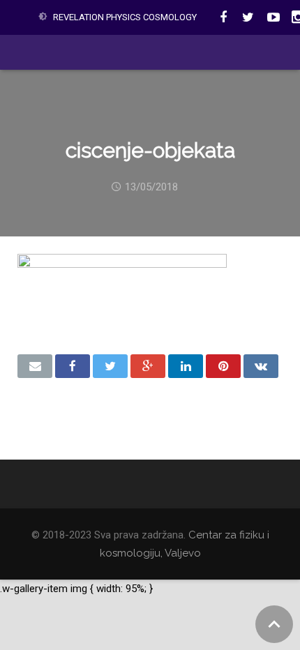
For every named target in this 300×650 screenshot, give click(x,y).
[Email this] (34, 366)
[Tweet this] (110, 366)
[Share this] (72, 366)
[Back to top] (274, 624)
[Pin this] (223, 366)
